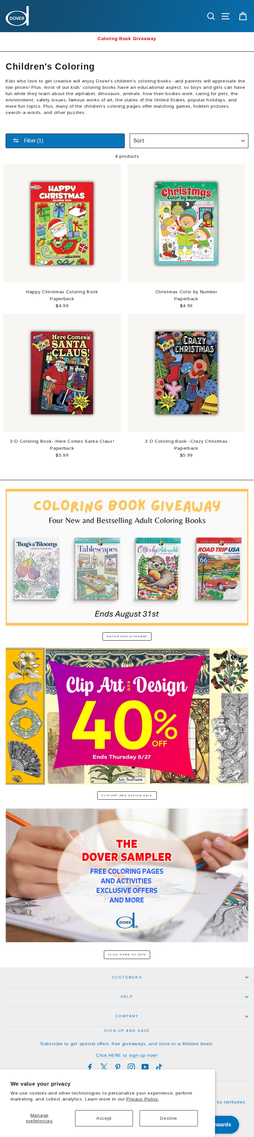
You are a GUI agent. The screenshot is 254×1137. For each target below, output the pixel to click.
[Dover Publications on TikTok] (159, 1067)
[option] (127, 38)
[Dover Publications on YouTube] (145, 1067)
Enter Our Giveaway (127, 636)
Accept (104, 1118)
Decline (168, 1118)
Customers (127, 977)
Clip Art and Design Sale (127, 795)
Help (127, 996)
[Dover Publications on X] (103, 1067)
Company (127, 1016)
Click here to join (127, 954)
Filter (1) (32, 140)
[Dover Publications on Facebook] (90, 1067)
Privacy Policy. (142, 1099)
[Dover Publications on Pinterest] (117, 1067)
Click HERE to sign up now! (127, 1055)
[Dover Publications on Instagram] (131, 1067)
